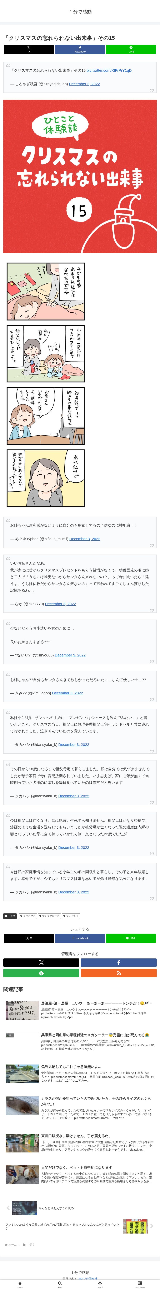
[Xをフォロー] (41, 962)
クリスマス (29, 915)
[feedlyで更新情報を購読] (41, 973)
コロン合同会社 (87, 1278)
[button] (147, 824)
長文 (11, 915)
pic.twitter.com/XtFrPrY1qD (109, 70)
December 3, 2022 (84, 84)
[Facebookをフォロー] (119, 962)
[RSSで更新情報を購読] (119, 973)
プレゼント (72, 915)
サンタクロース (51, 915)
